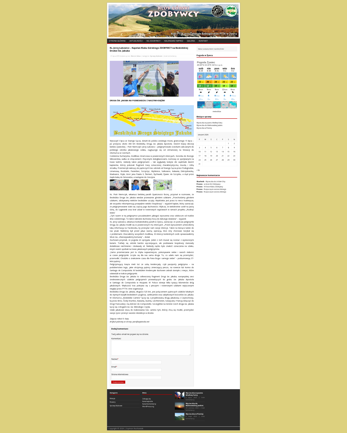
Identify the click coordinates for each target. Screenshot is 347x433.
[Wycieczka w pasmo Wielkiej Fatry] (179, 398)
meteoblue (217, 111)
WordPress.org (148, 406)
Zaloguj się (146, 399)
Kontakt (203, 40)
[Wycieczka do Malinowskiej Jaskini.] (179, 408)
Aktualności (136, 40)
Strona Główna (117, 40)
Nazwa (114, 359)
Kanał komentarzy (149, 404)
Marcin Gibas (136, 56)
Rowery (112, 402)
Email (113, 366)
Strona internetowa (119, 374)
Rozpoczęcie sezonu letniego (215, 189)
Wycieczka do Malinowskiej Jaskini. (210, 125)
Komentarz (116, 338)
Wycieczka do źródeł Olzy (215, 181)
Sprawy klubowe (156, 56)
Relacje (112, 398)
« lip (198, 170)
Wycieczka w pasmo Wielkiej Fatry (209, 123)
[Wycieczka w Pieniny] (179, 419)
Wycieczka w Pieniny (204, 128)
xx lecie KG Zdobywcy (212, 184)
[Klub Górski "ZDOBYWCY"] (173, 35)
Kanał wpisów (147, 401)
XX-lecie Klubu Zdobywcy (213, 186)
